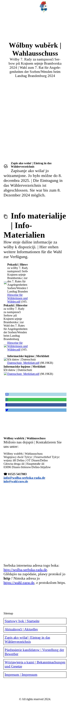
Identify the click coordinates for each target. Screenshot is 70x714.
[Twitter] (6, 410)
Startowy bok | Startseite (22, 621)
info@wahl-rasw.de (16, 481)
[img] (44, 6)
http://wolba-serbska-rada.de (25, 570)
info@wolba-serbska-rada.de (24, 478)
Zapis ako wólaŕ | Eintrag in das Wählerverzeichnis (27, 640)
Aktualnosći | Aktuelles (21, 629)
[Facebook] (6, 404)
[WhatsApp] (6, 399)
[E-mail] (6, 394)
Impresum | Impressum (21, 675)
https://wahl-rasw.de (19, 582)
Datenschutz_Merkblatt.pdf (23, 362)
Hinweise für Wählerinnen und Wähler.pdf (17, 298)
